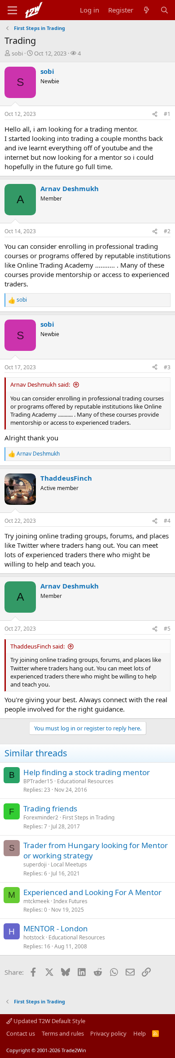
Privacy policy (108, 1033)
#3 (167, 367)
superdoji (35, 864)
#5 (167, 628)
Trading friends (50, 808)
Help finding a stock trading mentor (86, 772)
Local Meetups (69, 864)
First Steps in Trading (88, 817)
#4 (167, 521)
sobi (17, 53)
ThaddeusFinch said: (37, 646)
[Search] (164, 10)
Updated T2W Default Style (48, 1021)
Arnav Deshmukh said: (40, 384)
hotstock (33, 937)
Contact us (20, 1033)
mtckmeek (36, 901)
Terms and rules (63, 1033)
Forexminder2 (40, 817)
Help (139, 1033)
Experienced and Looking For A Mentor (92, 892)
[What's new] (146, 10)
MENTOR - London (55, 928)
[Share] (155, 114)
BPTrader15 (38, 781)
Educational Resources (85, 781)
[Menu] (12, 10)
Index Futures (70, 901)
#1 (167, 114)
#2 (167, 231)
